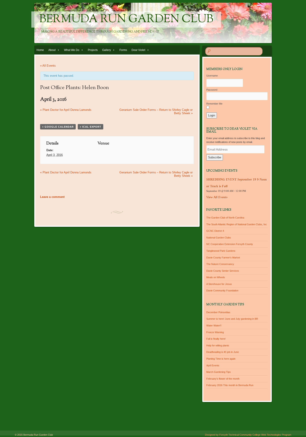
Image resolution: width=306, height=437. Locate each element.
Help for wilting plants (217, 345)
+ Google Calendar (58, 126)
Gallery (106, 50)
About (52, 50)
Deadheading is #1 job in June (222, 352)
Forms (123, 50)
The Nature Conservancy (220, 264)
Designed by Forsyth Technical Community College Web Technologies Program (248, 434)
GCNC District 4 (215, 230)
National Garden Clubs (218, 237)
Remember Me (214, 103)
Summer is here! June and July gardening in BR (232, 318)
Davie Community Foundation (222, 290)
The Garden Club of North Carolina (225, 217)
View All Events (216, 197)
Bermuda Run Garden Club (126, 19)
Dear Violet (138, 50)
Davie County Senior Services (222, 270)
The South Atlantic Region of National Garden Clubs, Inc (236, 224)
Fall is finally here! (216, 338)
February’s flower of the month (222, 378)
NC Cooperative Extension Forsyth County (229, 244)
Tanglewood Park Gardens (220, 250)
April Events (212, 365)
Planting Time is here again (220, 358)
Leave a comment (52, 197)
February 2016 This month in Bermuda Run (229, 385)
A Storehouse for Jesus (219, 284)
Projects (93, 50)
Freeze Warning (215, 332)
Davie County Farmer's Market (223, 257)
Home (40, 50)
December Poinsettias (218, 312)
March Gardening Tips (218, 372)
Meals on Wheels (215, 277)
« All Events (48, 65)
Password (211, 89)
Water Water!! (213, 325)
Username (212, 75)
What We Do (71, 50)
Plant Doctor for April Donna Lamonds (65, 109)
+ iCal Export (90, 126)
